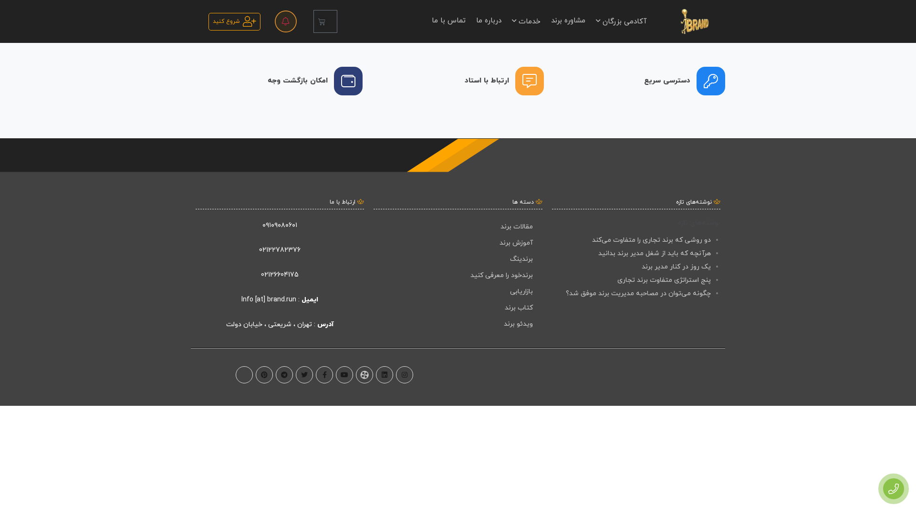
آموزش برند (516, 242)
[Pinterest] (264, 374)
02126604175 (280, 274)
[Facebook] (324, 374)
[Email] (244, 374)
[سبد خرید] (325, 21)
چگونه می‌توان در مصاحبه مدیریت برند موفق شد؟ (638, 293)
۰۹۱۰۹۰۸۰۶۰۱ (279, 225)
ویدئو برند (518, 324)
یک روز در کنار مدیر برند (676, 266)
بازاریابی (521, 291)
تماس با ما (449, 21)
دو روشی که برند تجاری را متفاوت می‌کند (651, 240)
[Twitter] (304, 374)
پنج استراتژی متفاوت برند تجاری (664, 280)
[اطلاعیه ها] (286, 21)
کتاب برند (519, 307)
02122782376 (280, 250)
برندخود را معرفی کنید (501, 275)
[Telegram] (284, 374)
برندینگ (521, 259)
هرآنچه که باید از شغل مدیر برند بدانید (654, 253)
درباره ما (488, 21)
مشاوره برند (568, 21)
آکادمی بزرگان (623, 22)
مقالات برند (516, 226)
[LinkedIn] (384, 374)
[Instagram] (404, 374)
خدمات (528, 22)
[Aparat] (364, 374)
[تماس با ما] (893, 489)
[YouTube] (344, 374)
